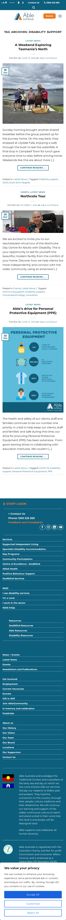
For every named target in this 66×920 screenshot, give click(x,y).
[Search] (33, 7)
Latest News (33, 41)
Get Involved (10, 679)
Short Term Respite (19, 182)
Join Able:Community (15, 703)
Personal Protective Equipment (29, 471)
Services (7, 539)
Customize (33, 903)
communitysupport (13, 291)
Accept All (33, 894)
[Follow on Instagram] (48, 527)
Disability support (48, 179)
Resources (15, 620)
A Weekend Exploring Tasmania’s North (33, 47)
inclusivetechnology (14, 295)
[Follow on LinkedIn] (54, 527)
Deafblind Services (13, 578)
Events (25, 192)
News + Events (11, 655)
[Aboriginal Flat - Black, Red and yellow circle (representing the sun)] (8, 777)
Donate (49, 16)
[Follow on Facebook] (42, 527)
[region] (33, 891)
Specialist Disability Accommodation (24, 549)
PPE (50, 471)
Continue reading (33, 167)
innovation (32, 295)
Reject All (33, 912)
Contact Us (33, 2)
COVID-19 (43, 468)
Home (12, 3)
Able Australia (48, 58)
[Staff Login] (23, 2)
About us (8, 723)
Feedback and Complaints (25, 522)
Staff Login (16, 503)
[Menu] (60, 16)
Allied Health (10, 569)
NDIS (5, 182)
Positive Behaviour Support (19, 573)
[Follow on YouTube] (60, 527)
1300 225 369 (53, 2)
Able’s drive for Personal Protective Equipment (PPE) (33, 311)
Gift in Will (9, 698)
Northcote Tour (33, 196)
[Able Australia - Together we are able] (24, 16)
